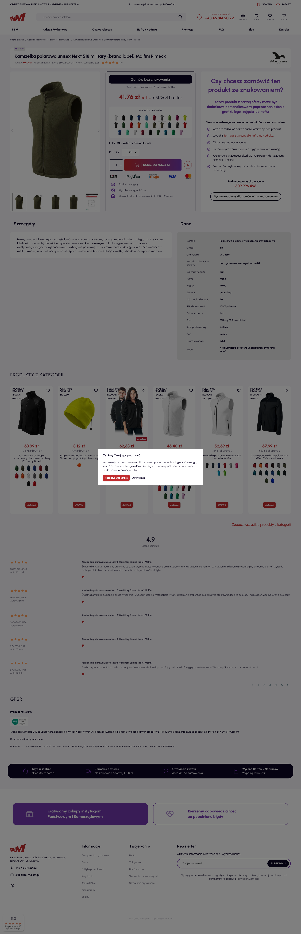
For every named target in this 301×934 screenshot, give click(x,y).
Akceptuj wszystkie (116, 477)
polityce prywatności (180, 466)
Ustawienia (138, 477)
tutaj (134, 470)
